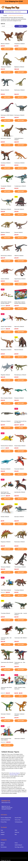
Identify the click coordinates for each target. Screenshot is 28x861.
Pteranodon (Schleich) (19, 468)
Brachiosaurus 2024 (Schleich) (7, 115)
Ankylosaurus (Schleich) (6, 66)
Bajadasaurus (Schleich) (19, 66)
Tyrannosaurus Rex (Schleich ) (20, 637)
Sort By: (3, 23)
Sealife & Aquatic (18, 845)
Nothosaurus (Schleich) (5, 421)
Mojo (16, 834)
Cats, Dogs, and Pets (19, 847)
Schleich (2, 834)
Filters (21, 26)
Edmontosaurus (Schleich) (6, 255)
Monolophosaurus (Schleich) (20, 374)
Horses (16, 842)
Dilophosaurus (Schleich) (6, 209)
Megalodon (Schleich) (5, 374)
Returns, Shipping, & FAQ (6, 817)
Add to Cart (7, 48)
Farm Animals (4, 847)
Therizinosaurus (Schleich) (20, 566)
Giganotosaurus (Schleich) (19, 278)
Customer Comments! (5, 819)
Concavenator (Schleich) (6, 186)
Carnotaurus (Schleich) (5, 162)
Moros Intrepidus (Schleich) (6, 398)
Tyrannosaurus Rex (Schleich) (7, 662)
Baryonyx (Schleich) (5, 90)
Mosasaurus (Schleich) (19, 398)
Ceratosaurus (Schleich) (19, 162)
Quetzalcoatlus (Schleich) (19, 492)
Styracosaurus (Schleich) (19, 541)
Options (21, 427)
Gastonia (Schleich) (5, 278)
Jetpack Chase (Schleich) (6, 326)
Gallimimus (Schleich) (18, 255)
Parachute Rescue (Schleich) (7, 445)
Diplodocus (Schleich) (5, 232)
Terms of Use (17, 819)
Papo (2, 830)
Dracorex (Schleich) (18, 232)
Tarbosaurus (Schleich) (5, 566)
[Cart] (26, 7)
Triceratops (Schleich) (19, 590)
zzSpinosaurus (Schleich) (19, 738)
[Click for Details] (14, 3)
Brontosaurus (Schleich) (19, 115)
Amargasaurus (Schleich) (19, 43)
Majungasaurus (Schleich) (6, 349)
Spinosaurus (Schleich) (19, 516)
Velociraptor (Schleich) (5, 714)
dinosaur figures (14, 774)
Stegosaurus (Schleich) (5, 541)
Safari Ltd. (17, 832)
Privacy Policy (4, 822)
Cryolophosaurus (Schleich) (20, 186)
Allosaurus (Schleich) (5, 43)
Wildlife (2, 845)
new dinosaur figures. (14, 773)
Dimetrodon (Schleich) (19, 209)
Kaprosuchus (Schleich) (19, 326)
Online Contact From (5, 802)
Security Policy (18, 817)
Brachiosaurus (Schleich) (19, 90)
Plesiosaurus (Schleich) (5, 468)
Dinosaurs (3, 842)
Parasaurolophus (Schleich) (19, 445)
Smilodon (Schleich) (5, 516)
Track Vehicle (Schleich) (6, 590)
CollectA (2, 832)
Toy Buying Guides (18, 822)
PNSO (16, 830)
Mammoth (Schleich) (18, 349)
